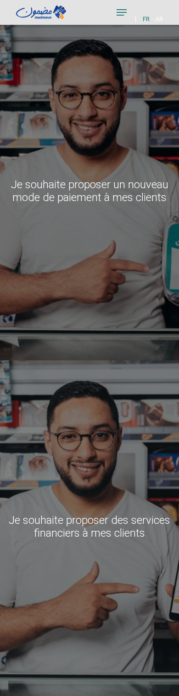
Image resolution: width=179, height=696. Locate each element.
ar (159, 19)
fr (146, 19)
